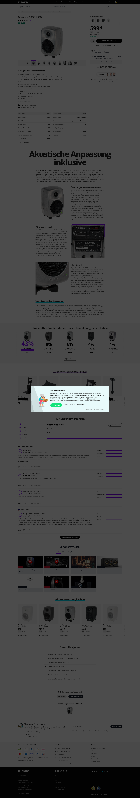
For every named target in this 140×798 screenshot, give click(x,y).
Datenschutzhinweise (99, 409)
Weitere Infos (81, 405)
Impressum (89, 409)
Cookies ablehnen (69, 405)
